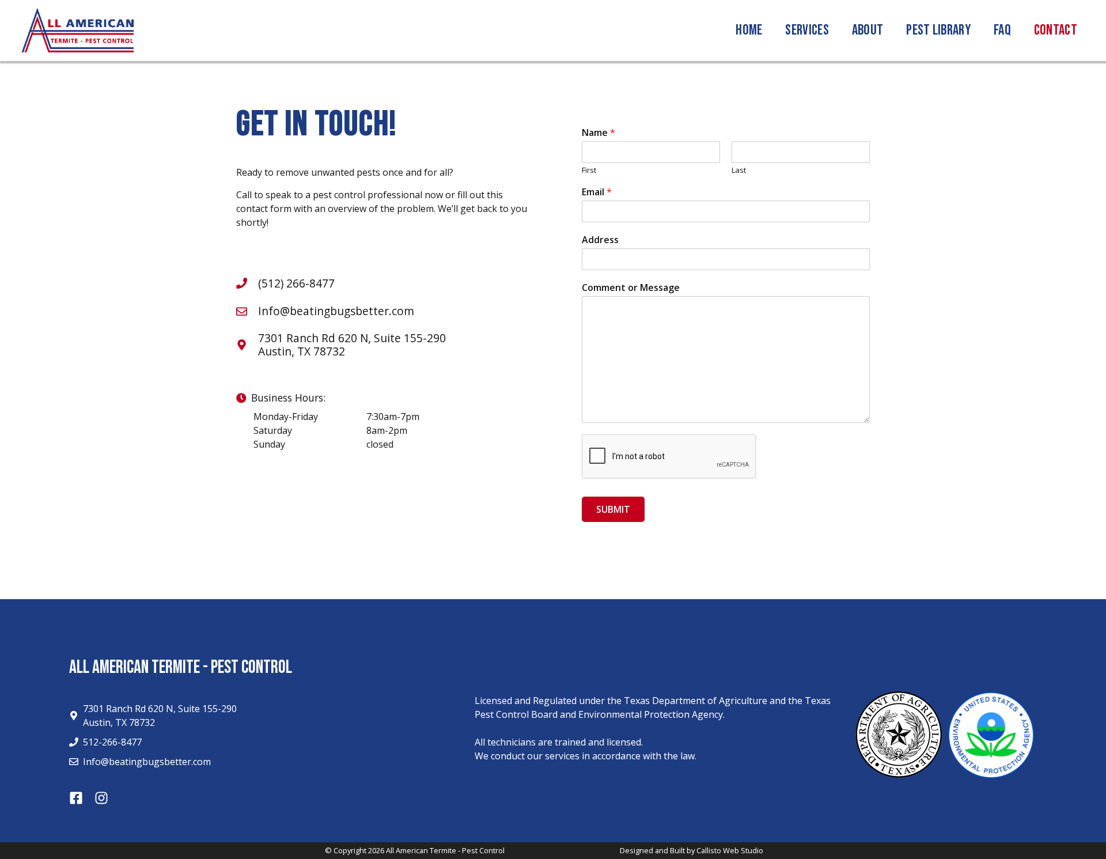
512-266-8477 (112, 742)
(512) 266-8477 (296, 283)
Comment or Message (631, 288)
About (868, 30)
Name (598, 133)
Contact (1055, 30)
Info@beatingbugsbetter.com (336, 311)
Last (739, 170)
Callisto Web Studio (729, 850)
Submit (613, 509)
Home (749, 30)
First (589, 170)
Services (806, 30)
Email (597, 192)
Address (600, 240)
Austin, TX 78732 (301, 351)
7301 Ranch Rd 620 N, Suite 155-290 (352, 338)
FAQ (1002, 30)
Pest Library (938, 30)
